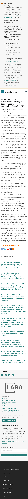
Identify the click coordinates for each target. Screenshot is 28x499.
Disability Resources (8, 484)
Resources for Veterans (8, 439)
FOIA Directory (7, 492)
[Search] (23, 91)
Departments (6, 496)
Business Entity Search (9, 402)
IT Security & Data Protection (10, 410)
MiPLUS (4, 403)
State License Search (8, 400)
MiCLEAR (4, 405)
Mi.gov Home (6, 473)
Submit (14, 455)
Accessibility (6, 480)
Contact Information (8, 412)
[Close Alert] (26, 3)
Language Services (8, 488)
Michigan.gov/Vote (9, 420)
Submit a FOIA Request (9, 408)
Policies (5, 477)
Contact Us (11, 85)
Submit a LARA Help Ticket (10, 407)
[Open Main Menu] (26, 91)
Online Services (6, 399)
